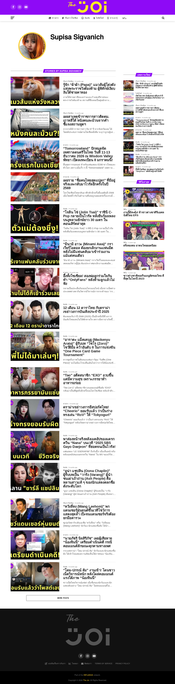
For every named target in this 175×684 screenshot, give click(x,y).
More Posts (63, 598)
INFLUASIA (88, 675)
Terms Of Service (103, 663)
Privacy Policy (122, 663)
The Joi (86, 680)
